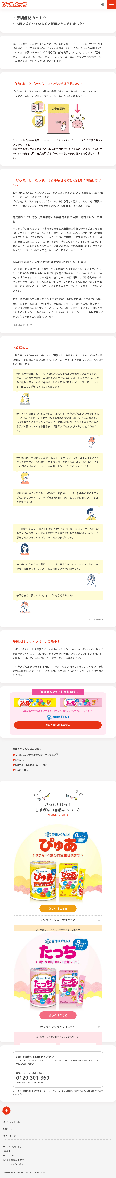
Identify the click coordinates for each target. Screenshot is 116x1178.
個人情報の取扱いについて (14, 1159)
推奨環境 (6, 1151)
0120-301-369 (32, 1078)
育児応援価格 (21, 769)
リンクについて (9, 1155)
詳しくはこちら (58, 908)
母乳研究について (22, 325)
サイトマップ (9, 1135)
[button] (111, 4)
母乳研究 (19, 759)
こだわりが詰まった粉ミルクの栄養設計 (36, 754)
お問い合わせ (9, 1128)
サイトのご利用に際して (13, 1146)
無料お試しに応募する (58, 725)
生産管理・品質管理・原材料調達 (31, 764)
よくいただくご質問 (12, 1121)
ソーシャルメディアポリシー (14, 1164)
